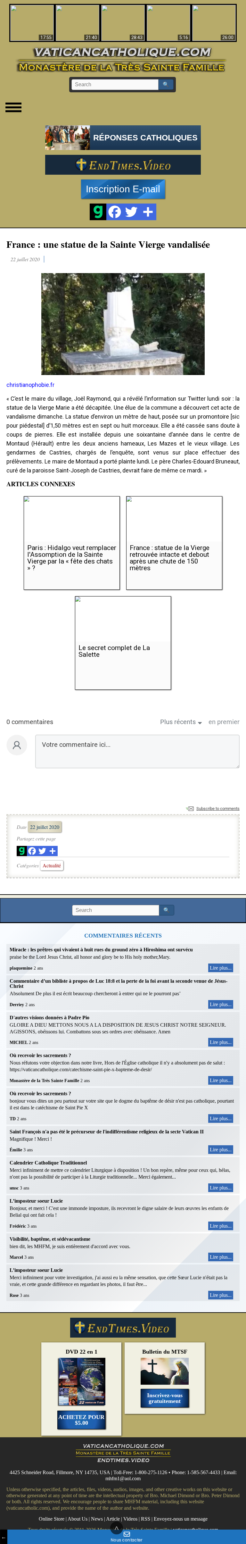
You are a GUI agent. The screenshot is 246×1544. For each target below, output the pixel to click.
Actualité (52, 865)
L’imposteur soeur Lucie (36, 1201)
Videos (130, 1519)
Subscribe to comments (218, 808)
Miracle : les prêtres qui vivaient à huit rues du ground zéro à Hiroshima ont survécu (101, 949)
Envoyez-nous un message (181, 1519)
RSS (145, 1519)
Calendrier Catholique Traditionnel (48, 1162)
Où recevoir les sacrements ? (40, 1055)
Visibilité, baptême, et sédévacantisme (50, 1239)
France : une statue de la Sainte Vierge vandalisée (108, 244)
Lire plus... (221, 968)
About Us (77, 1519)
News (97, 1519)
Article (113, 1519)
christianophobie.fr (30, 384)
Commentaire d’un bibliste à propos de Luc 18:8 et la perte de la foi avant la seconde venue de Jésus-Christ (118, 983)
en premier (224, 722)
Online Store (51, 1519)
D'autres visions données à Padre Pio (49, 1017)
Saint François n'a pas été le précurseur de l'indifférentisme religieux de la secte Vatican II (107, 1131)
